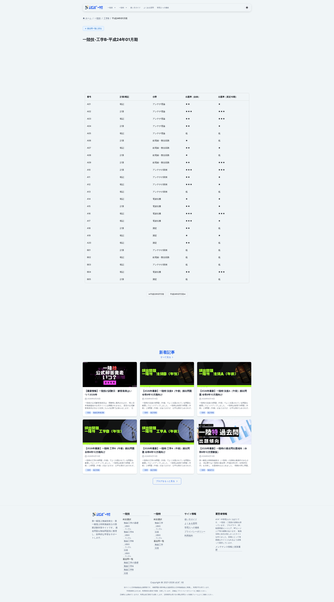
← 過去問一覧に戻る (93, 28)
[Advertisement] (161, 66)
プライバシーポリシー (194, 531)
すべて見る (165, 357)
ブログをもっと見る (165, 481)
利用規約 (188, 535)
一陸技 (110, 8)
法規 (126, 573)
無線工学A (129, 566)
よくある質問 (149, 8)
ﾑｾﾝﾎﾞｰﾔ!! (179, 582)
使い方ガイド (135, 8)
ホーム (88, 18)
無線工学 (159, 544)
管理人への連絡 (163, 8)
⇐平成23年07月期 (156, 294)
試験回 (127, 526)
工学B (106, 18)
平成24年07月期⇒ (178, 294)
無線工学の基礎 (131, 562)
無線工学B (128, 569)
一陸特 (121, 8)
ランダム (128, 529)
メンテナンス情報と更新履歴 (227, 548)
